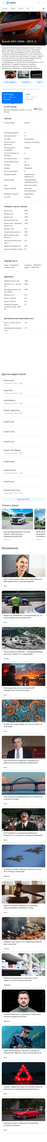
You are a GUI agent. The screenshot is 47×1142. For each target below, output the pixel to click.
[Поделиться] (43, 8)
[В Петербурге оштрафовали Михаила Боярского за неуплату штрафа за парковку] (23, 825)
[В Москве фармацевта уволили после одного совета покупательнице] (23, 970)
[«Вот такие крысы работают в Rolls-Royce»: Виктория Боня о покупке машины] (23, 572)
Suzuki (21, 8)
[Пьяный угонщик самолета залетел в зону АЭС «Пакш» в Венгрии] (23, 862)
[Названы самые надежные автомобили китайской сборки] (23, 1115)
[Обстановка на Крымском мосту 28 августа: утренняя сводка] (23, 789)
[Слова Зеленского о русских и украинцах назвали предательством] (23, 1007)
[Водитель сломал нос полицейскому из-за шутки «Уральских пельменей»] (23, 608)
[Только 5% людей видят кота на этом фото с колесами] (23, 717)
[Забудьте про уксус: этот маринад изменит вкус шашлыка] (23, 934)
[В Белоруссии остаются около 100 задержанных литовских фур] (23, 680)
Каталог (5, 8)
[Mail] (7, 3)
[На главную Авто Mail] (12, 3)
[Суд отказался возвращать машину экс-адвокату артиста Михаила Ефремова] (23, 753)
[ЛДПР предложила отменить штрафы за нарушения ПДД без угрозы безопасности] (23, 1043)
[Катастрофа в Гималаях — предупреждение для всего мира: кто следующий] (23, 644)
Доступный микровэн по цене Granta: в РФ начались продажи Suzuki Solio (17, 534)
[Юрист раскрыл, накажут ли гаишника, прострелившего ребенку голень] (23, 898)
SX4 (28, 8)
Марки (13, 8)
